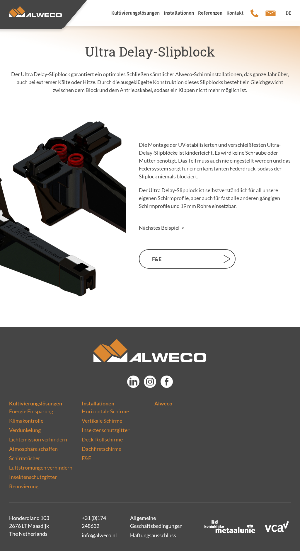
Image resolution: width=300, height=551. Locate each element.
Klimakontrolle (26, 420)
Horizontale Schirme (105, 411)
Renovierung (23, 486)
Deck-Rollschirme (102, 439)
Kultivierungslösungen (35, 403)
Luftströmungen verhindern (40, 467)
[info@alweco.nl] (270, 13)
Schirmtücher (24, 458)
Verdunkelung (25, 430)
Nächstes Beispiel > (162, 227)
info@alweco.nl (99, 535)
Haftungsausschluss (153, 535)
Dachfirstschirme (101, 449)
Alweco (163, 403)
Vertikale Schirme (102, 420)
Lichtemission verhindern (38, 439)
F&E (156, 259)
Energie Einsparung (31, 411)
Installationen (98, 403)
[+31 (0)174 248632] (254, 13)
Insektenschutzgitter (33, 477)
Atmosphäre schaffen (33, 449)
